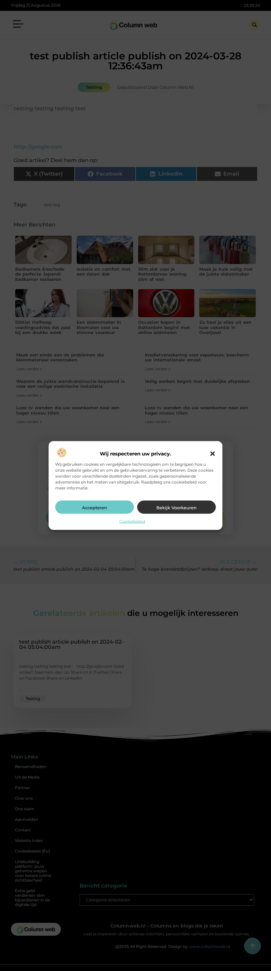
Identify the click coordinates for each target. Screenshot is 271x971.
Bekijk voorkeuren (176, 507)
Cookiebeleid (132, 521)
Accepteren (94, 507)
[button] (212, 453)
